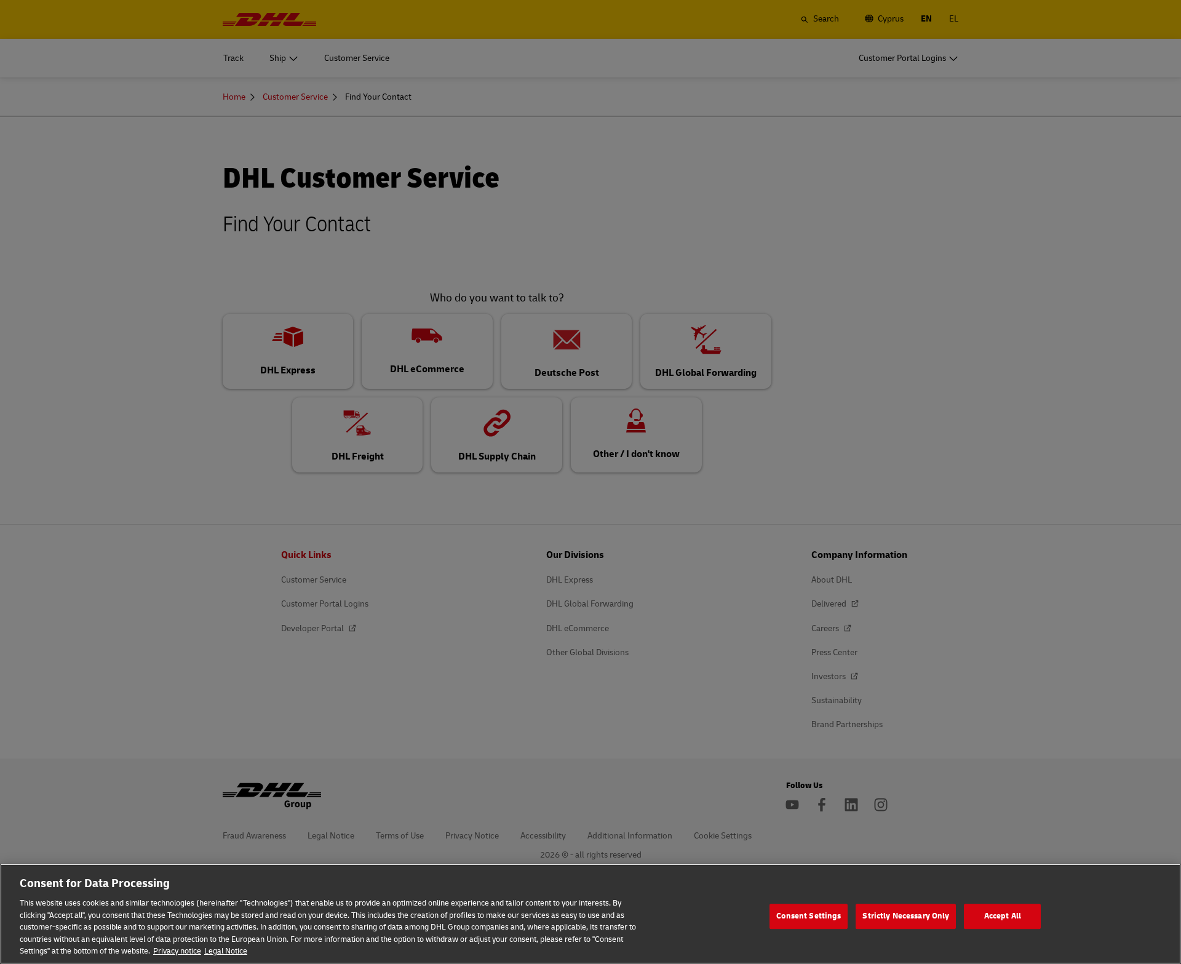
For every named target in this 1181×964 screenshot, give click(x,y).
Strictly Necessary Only (905, 916)
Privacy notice (177, 951)
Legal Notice (225, 951)
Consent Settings (808, 916)
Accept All (1002, 916)
